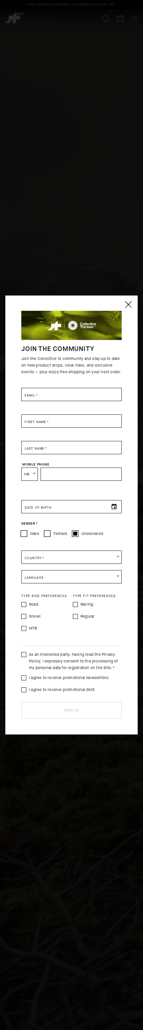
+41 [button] (27, 474)
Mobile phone (36, 464)
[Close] (128, 304)
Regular (87, 616)
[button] (71, 557)
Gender (29, 523)
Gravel (35, 616)
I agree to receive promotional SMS (61, 689)
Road (33, 604)
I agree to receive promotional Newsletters (68, 677)
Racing (86, 604)
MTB (33, 628)
